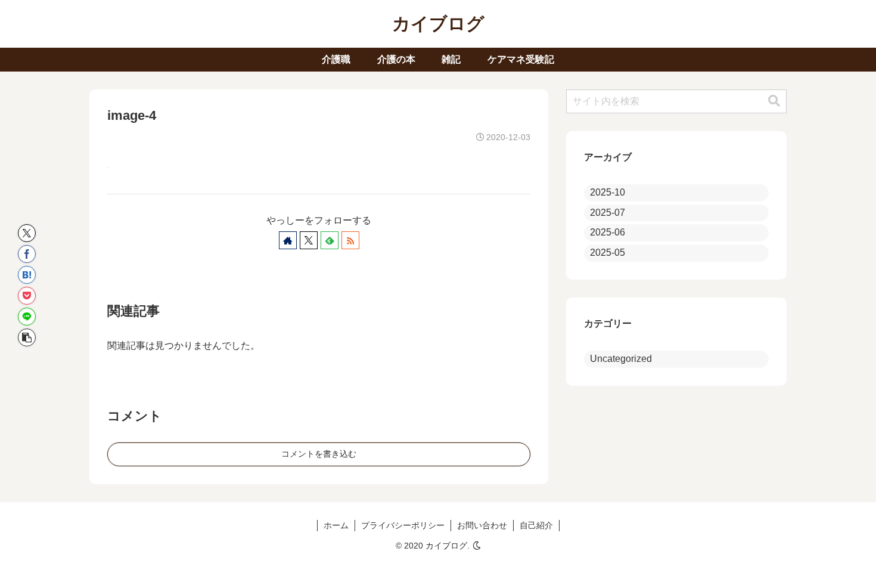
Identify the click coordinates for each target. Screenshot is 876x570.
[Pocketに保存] (27, 296)
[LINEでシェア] (27, 317)
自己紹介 (536, 525)
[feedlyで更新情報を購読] (329, 240)
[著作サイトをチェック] (288, 240)
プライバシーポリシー (403, 525)
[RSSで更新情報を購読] (350, 240)
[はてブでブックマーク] (27, 275)
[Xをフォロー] (309, 240)
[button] (27, 337)
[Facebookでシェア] (27, 254)
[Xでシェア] (27, 233)
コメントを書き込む (318, 454)
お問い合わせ (482, 525)
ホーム (336, 525)
